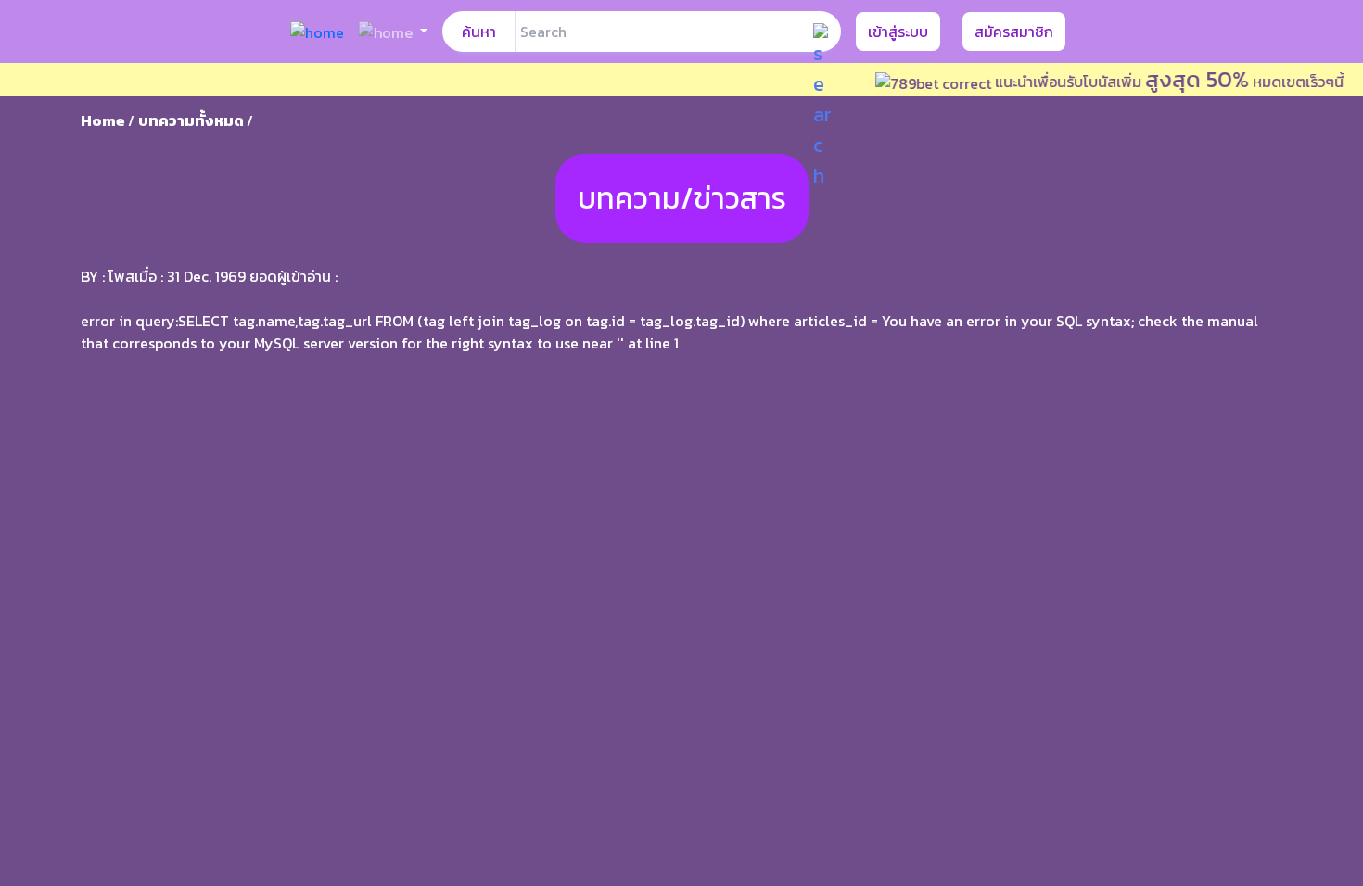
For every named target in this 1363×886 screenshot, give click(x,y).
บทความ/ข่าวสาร (682, 198)
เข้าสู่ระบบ (898, 31)
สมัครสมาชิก (1013, 31)
